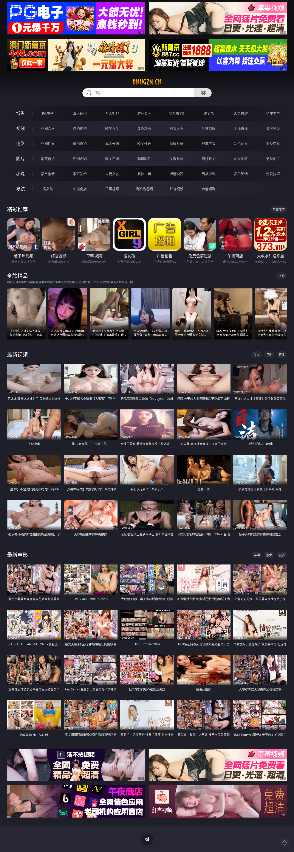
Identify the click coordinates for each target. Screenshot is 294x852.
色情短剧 (208, 189)
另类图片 (273, 158)
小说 (20, 174)
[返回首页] (284, 842)
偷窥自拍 (48, 158)
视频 (20, 128)
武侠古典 (144, 173)
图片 (20, 159)
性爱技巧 (273, 173)
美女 (257, 355)
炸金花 (208, 113)
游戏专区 (144, 113)
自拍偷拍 (80, 128)
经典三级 (208, 143)
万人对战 (112, 113)
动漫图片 (144, 158)
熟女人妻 (176, 128)
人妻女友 (112, 173)
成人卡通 (112, 143)
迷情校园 (176, 173)
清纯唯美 (208, 158)
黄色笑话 (241, 173)
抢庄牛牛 (273, 113)
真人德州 (80, 113)
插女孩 (48, 189)
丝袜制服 (208, 128)
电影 (20, 143)
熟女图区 (241, 158)
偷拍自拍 (80, 143)
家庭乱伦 (80, 173)
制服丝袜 (176, 143)
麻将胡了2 (176, 113)
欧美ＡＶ (112, 128)
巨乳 (269, 355)
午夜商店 (80, 189)
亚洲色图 (80, 158)
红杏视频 (176, 189)
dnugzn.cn (147, 82)
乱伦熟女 (241, 143)
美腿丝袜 (176, 158)
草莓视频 (112, 189)
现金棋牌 (241, 113)
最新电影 (17, 554)
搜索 (203, 92)
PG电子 (48, 113)
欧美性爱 (144, 143)
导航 (20, 189)
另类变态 (273, 143)
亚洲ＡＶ (48, 128)
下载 (282, 276)
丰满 (257, 555)
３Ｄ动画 (144, 128)
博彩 (20, 113)
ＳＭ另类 (273, 128)
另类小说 (208, 173)
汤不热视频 (144, 189)
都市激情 (48, 173)
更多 (282, 355)
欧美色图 (112, 158)
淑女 (269, 555)
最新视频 (17, 354)
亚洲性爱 (48, 143)
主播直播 (241, 128)
